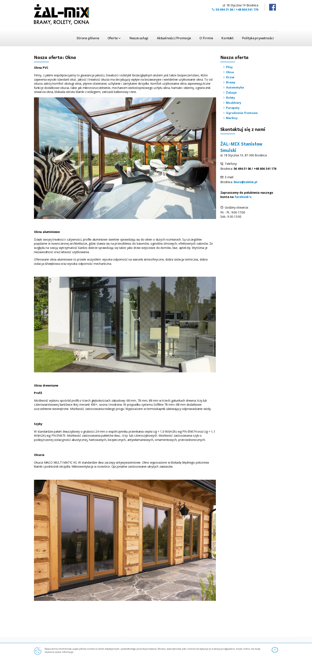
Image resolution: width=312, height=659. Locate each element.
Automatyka (234, 87)
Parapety (232, 107)
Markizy (231, 117)
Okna (229, 72)
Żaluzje (230, 92)
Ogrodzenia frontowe (241, 112)
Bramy (230, 82)
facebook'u (243, 197)
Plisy (229, 66)
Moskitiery (233, 102)
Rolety (230, 97)
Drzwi (229, 77)
